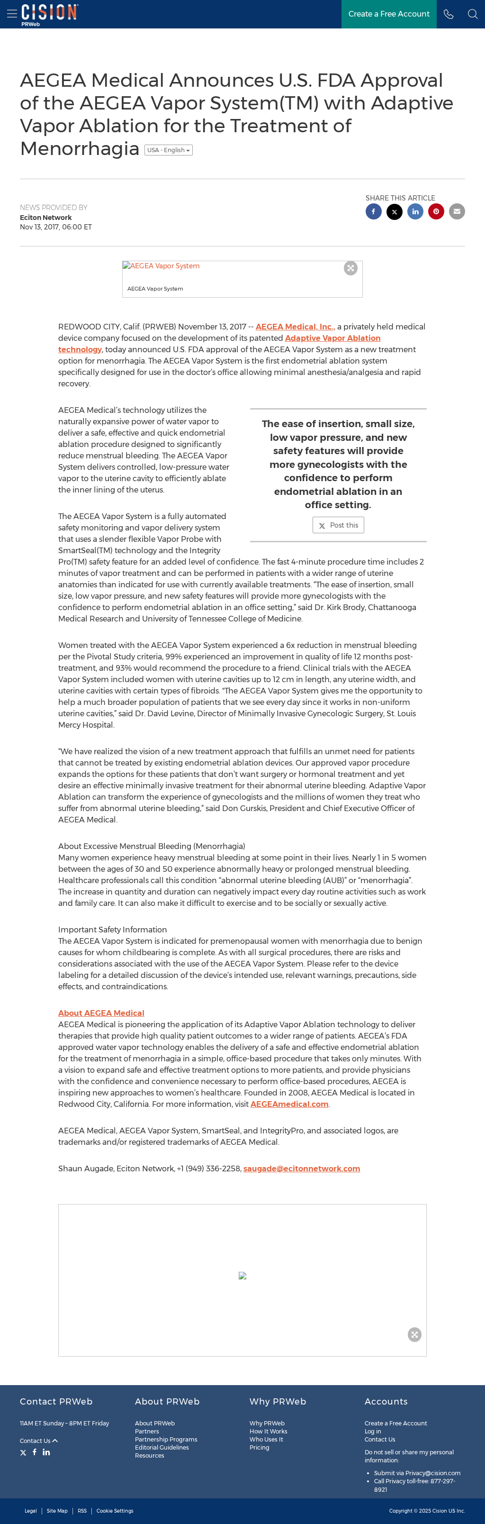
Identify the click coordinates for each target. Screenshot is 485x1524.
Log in (373, 1431)
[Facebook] (34, 1452)
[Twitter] (24, 1452)
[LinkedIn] (46, 1452)
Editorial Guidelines (162, 1447)
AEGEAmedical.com (290, 1104)
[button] (473, 14)
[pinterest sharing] (436, 212)
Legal (31, 1511)
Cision (439, 1511)
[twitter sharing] (394, 213)
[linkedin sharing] (415, 212)
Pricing (259, 1447)
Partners (147, 1431)
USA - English (166, 150)
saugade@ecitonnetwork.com (301, 1168)
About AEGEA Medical (101, 1013)
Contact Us (36, 1440)
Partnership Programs (166, 1439)
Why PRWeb (267, 1423)
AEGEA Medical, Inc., (295, 326)
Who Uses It (266, 1439)
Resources (149, 1455)
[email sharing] (457, 212)
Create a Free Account (396, 1423)
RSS (82, 1511)
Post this (344, 525)
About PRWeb (155, 1423)
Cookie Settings (115, 1511)
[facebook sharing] (374, 212)
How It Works (268, 1431)
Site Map (57, 1511)
